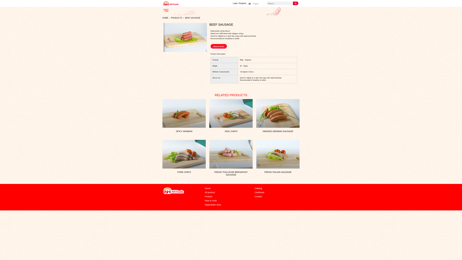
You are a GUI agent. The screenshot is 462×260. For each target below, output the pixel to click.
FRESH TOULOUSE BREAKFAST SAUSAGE (231, 173)
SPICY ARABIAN (184, 131)
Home (165, 18)
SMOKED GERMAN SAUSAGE (278, 131)
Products (176, 18)
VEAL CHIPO (231, 131)
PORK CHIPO (184, 172)
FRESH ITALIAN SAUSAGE (278, 172)
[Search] (295, 3)
